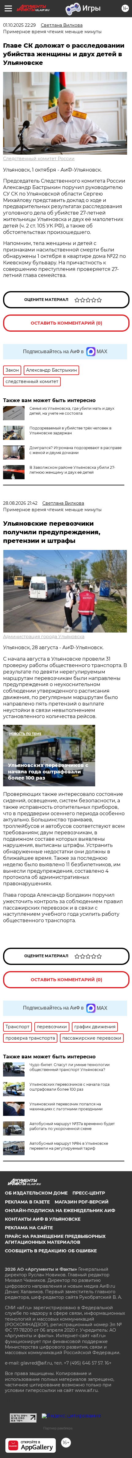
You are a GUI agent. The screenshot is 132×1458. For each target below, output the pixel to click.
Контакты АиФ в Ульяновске (42, 1219)
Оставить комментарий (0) (66, 323)
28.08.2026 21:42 (20, 503)
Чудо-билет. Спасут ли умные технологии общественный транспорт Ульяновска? (69, 1067)
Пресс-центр (88, 1193)
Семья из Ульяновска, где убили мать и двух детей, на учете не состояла (71, 411)
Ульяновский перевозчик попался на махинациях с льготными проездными (66, 1106)
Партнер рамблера (57, 1428)
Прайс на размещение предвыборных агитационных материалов (55, 1239)
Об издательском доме (36, 1193)
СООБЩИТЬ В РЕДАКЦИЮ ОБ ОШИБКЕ (51, 1251)
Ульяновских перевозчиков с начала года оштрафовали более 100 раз (69, 1087)
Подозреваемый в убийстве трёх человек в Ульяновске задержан (70, 430)
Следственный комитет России (39, 158)
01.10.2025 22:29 (19, 25)
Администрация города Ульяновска (43, 636)
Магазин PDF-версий (82, 1202)
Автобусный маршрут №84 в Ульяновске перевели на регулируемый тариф (68, 1146)
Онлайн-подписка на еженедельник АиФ (60, 1210)
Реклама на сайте (29, 1228)
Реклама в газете (27, 1202)
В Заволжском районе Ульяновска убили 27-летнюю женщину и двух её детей (72, 470)
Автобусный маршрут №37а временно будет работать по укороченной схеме (72, 1126)
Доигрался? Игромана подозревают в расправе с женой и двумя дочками (75, 450)
